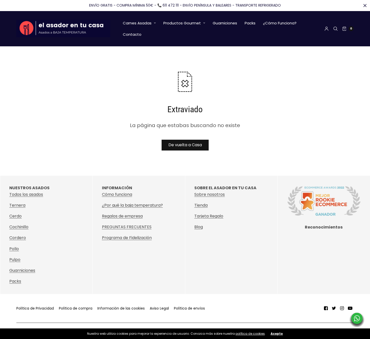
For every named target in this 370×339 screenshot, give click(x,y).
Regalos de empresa (122, 216)
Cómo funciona (117, 194)
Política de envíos (189, 308)
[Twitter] (334, 308)
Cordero (17, 238)
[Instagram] (342, 308)
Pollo (14, 249)
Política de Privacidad (35, 308)
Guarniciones (225, 23)
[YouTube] (350, 308)
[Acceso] (326, 28)
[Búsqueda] (336, 28)
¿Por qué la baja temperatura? (132, 205)
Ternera (17, 205)
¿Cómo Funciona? (280, 23)
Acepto (277, 333)
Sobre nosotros (209, 194)
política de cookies (250, 333)
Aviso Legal (159, 308)
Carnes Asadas (137, 23)
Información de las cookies (121, 308)
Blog (198, 227)
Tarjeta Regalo (208, 216)
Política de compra (75, 308)
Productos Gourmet (182, 23)
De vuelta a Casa (185, 145)
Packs (250, 23)
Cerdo (15, 216)
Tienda (201, 205)
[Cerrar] (365, 6)
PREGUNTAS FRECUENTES (127, 227)
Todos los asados (26, 194)
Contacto (132, 34)
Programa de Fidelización (127, 238)
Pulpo (14, 259)
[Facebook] (326, 308)
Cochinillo (18, 227)
